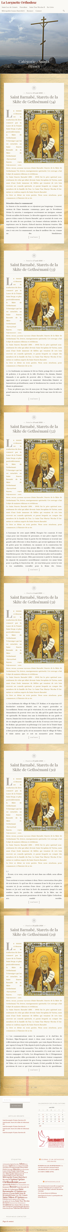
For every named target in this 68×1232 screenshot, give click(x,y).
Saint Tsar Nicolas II (37, 7)
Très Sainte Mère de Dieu (20, 1205)
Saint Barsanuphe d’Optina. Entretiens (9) (14, 1126)
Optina (13, 1179)
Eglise (11, 1166)
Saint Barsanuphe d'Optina (13, 1190)
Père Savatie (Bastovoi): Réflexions (47, 1193)
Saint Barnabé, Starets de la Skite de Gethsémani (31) (34, 599)
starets (6, 1203)
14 (59, 1116)
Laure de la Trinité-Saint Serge (13, 1171)
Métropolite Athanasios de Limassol (13, 1174)
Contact (39, 11)
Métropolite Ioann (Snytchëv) (13, 11)
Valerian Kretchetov (21, 1208)
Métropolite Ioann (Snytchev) (15, 1177)
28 (59, 1121)
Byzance (30, 11)
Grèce (5, 1169)
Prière (13, 1185)
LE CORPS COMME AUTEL (46, 1171)
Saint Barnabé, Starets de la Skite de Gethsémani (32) (34, 429)
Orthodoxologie (52, 1182)
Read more (34, 237)
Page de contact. (8, 1221)
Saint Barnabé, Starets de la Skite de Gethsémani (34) (34, 99)
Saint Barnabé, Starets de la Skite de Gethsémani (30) (34, 767)
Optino (21, 1179)
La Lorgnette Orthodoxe (18, 2)
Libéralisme (6, 1172)
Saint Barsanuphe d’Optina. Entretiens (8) (14, 1132)
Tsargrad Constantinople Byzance (17, 1206)
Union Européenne (8, 1208)
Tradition (7, 1205)
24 (43, 1121)
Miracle (11, 1172)
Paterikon (23, 7)
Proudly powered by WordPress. (12, 1230)
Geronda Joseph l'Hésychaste (18, 1167)
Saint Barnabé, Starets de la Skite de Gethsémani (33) (34, 267)
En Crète (50, 7)
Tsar (4, 1206)
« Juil (40, 1125)
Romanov (6, 1187)
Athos (21, 1164)
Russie (13, 1186)
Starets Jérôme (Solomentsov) (17, 1203)
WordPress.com (42, 1230)
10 (43, 1116)
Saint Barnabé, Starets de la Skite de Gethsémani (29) (34, 932)
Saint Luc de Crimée (10, 7)
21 (59, 1119)
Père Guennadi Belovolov (22, 1184)
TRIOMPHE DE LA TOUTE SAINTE (48, 1169)
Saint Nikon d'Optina (13, 1197)
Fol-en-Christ (18, 1166)
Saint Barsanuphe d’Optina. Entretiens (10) (14, 1120)
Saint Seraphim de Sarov (14, 1199)
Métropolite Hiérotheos (16, 1175)
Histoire (16, 1169)
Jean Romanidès (24, 1169)
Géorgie (10, 1169)
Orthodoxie (10, 1182)
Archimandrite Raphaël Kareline (11, 1164)
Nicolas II (6, 1179)
